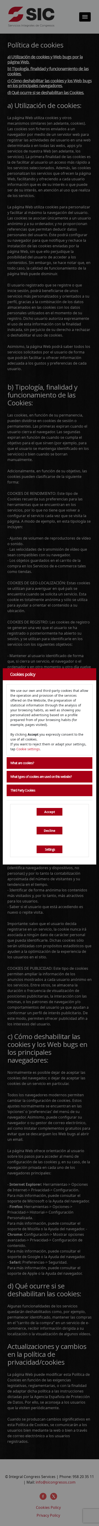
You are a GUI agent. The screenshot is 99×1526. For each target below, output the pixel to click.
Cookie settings (28, 749)
